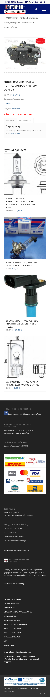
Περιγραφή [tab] (10, 120)
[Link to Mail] (44, 694)
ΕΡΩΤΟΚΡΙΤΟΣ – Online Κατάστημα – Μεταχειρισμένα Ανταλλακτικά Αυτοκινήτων (21, 23)
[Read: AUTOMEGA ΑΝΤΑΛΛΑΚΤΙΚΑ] (6, 560)
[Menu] (41, 9)
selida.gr (21, 583)
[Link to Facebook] (40, 694)
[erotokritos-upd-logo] (21, 9)
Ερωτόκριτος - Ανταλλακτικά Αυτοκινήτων (24, 414)
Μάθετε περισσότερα (37, 575)
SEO (5, 583)
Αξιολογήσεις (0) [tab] (25, 120)
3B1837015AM (14, 133)
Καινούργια (16, 109)
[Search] (33, 9)
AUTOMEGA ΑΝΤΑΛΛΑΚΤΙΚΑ (19, 559)
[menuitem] (33, 9)
